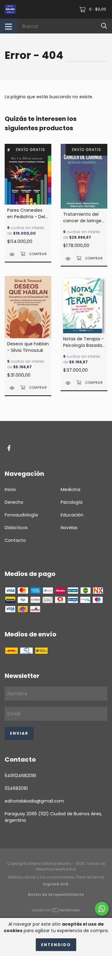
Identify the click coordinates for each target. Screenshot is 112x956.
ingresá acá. (56, 884)
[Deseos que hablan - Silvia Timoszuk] (12, 388)
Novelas (69, 527)
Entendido (56, 944)
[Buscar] (104, 26)
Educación (72, 515)
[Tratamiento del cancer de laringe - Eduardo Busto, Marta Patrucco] (68, 259)
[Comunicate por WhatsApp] (102, 909)
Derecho (14, 502)
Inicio (10, 489)
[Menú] (8, 26)
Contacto (15, 540)
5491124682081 (20, 775)
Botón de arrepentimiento (56, 894)
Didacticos (16, 527)
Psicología (71, 502)
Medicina (70, 489)
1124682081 (16, 788)
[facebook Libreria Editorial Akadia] (9, 448)
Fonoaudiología (21, 515)
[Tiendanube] (56, 911)
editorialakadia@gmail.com (34, 801)
